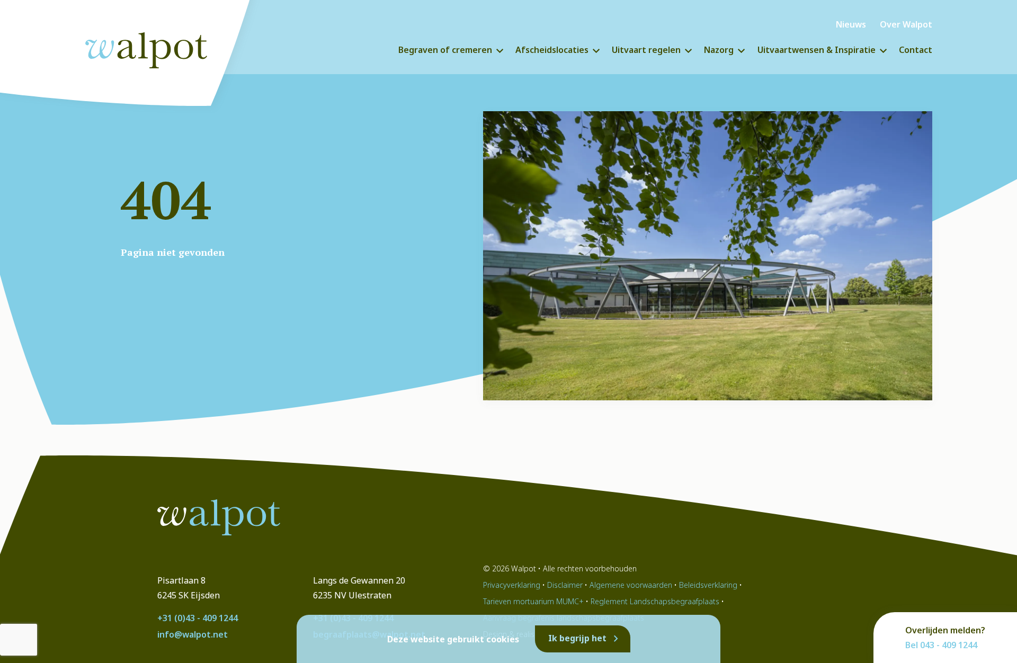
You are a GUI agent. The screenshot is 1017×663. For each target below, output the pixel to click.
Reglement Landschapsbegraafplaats (655, 601)
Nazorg (719, 50)
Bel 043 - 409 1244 (941, 645)
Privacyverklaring (511, 585)
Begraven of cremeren (445, 50)
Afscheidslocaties (551, 50)
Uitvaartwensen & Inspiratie (816, 50)
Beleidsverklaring (708, 585)
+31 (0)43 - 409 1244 (197, 618)
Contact (915, 50)
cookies (502, 639)
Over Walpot (906, 24)
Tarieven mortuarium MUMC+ (533, 601)
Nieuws (851, 24)
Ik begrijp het (577, 638)
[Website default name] (156, 47)
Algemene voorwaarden (631, 585)
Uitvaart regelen (646, 50)
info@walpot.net (192, 634)
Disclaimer (565, 585)
